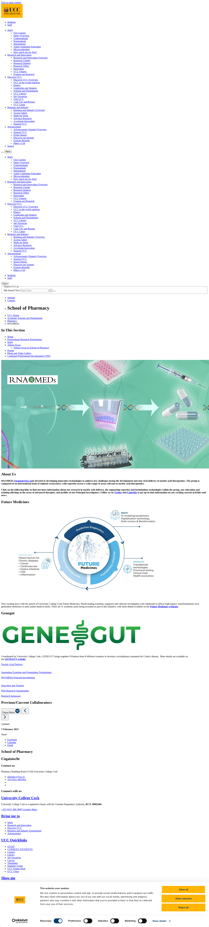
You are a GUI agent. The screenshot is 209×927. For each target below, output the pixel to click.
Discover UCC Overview (25, 80)
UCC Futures (19, 71)
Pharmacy (12, 321)
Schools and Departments (25, 91)
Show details (159, 921)
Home (10, 336)
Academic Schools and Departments (24, 318)
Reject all (183, 907)
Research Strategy (22, 63)
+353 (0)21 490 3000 (11, 809)
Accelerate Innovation (24, 121)
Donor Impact (20, 135)
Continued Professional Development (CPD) (28, 356)
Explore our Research (23, 74)
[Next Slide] (5, 717)
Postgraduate (19, 41)
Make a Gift (19, 143)
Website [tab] (11, 297)
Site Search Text (12, 290)
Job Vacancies (20, 96)
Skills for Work (20, 115)
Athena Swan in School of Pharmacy (31, 347)
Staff (9, 25)
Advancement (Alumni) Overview (30, 129)
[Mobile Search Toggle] (2, 152)
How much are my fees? (25, 52)
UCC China (19, 104)
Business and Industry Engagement (24, 830)
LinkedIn (132, 492)
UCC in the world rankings (26, 82)
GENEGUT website (15, 659)
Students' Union (15, 866)
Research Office (21, 66)
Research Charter (21, 60)
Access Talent (20, 113)
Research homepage (11, 696)
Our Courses (19, 33)
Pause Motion (8, 712)
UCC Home (13, 315)
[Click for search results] (54, 291)
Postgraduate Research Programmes (24, 339)
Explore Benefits (21, 140)
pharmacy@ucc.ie (16, 776)
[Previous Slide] (25, 711)
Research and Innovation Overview (30, 57)
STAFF (11, 846)
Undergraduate (20, 38)
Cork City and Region (24, 102)
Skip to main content (11, 2)
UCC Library (19, 93)
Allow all (183, 889)
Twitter (118, 492)
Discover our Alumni (23, 137)
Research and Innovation (19, 825)
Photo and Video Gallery (19, 353)
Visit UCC (18, 99)
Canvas (11, 860)
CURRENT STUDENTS (20, 849)
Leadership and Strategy (25, 88)
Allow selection (183, 898)
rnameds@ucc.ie (23, 481)
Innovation (18, 68)
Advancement (14, 833)
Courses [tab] (11, 300)
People (10, 350)
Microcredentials (21, 49)
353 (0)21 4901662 (16, 779)
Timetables (12, 863)
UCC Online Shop (16, 868)
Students (11, 22)
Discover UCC (14, 828)
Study (10, 342)
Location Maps (29, 809)
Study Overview (21, 35)
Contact (11, 852)
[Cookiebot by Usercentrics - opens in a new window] (19, 921)
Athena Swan (14, 345)
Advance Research (22, 118)
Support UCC (20, 124)
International (19, 44)
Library (11, 855)
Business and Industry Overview (29, 110)
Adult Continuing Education (27, 46)
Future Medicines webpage (164, 606)
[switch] (88, 920)
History (17, 85)
